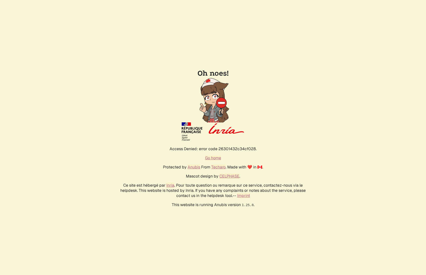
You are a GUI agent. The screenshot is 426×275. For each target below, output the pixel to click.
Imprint (243, 195)
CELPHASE (229, 176)
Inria (170, 185)
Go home (213, 158)
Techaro (218, 167)
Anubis (194, 167)
